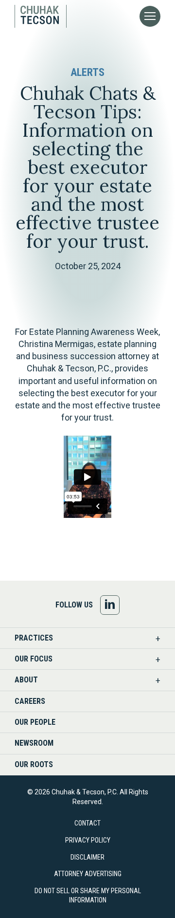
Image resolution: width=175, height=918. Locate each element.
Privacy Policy (87, 840)
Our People (35, 722)
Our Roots (34, 764)
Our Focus (33, 658)
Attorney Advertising (88, 874)
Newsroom (34, 743)
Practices (34, 638)
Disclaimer (87, 857)
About (26, 679)
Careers (30, 701)
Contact (87, 823)
